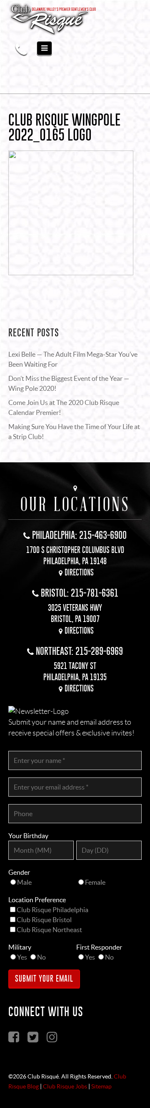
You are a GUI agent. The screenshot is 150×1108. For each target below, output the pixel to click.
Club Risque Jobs (65, 1086)
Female (95, 882)
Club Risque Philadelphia (52, 909)
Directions (79, 572)
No (41, 957)
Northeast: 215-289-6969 (79, 650)
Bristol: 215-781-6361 (79, 592)
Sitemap (101, 1086)
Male (24, 882)
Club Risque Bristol (44, 919)
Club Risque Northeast (49, 929)
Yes (22, 957)
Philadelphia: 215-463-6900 (79, 534)
